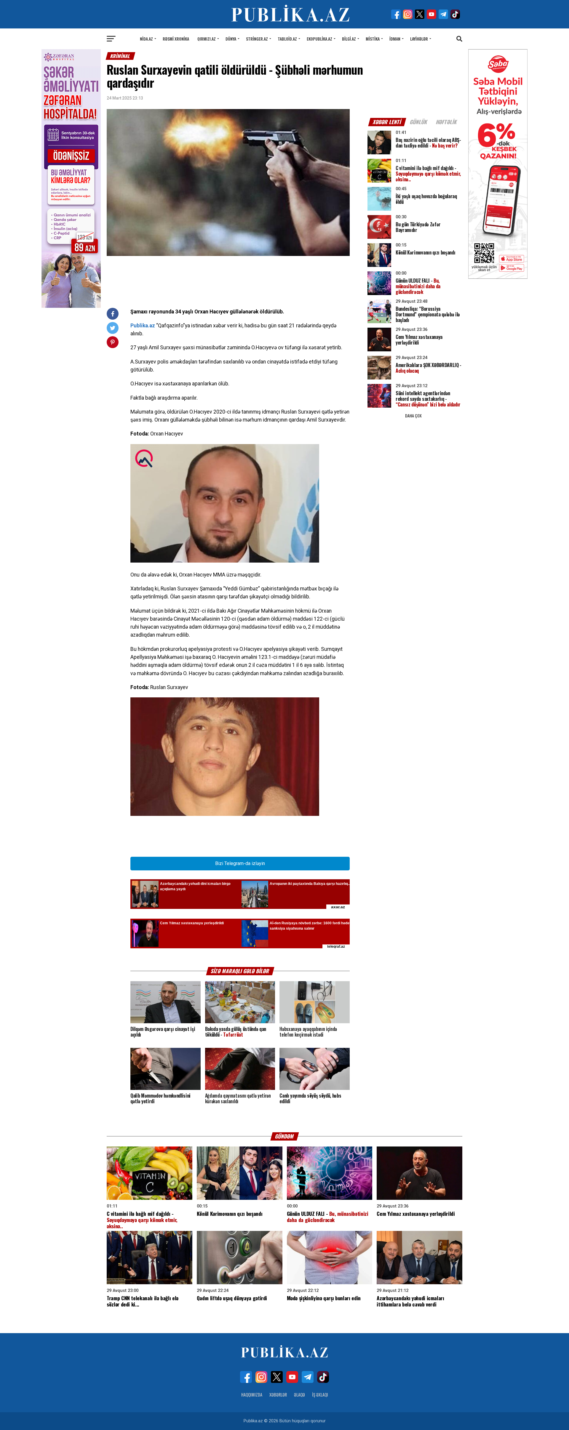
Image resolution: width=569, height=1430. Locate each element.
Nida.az (146, 39)
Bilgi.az (349, 39)
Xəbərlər (278, 1394)
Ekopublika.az (319, 39)
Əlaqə (299, 1394)
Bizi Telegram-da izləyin (240, 863)
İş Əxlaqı (320, 1394)
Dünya (231, 39)
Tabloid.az (287, 39)
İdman (394, 39)
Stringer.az (257, 39)
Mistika (373, 39)
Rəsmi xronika (176, 39)
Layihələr (419, 39)
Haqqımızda (251, 1394)
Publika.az (142, 326)
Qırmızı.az (206, 39)
